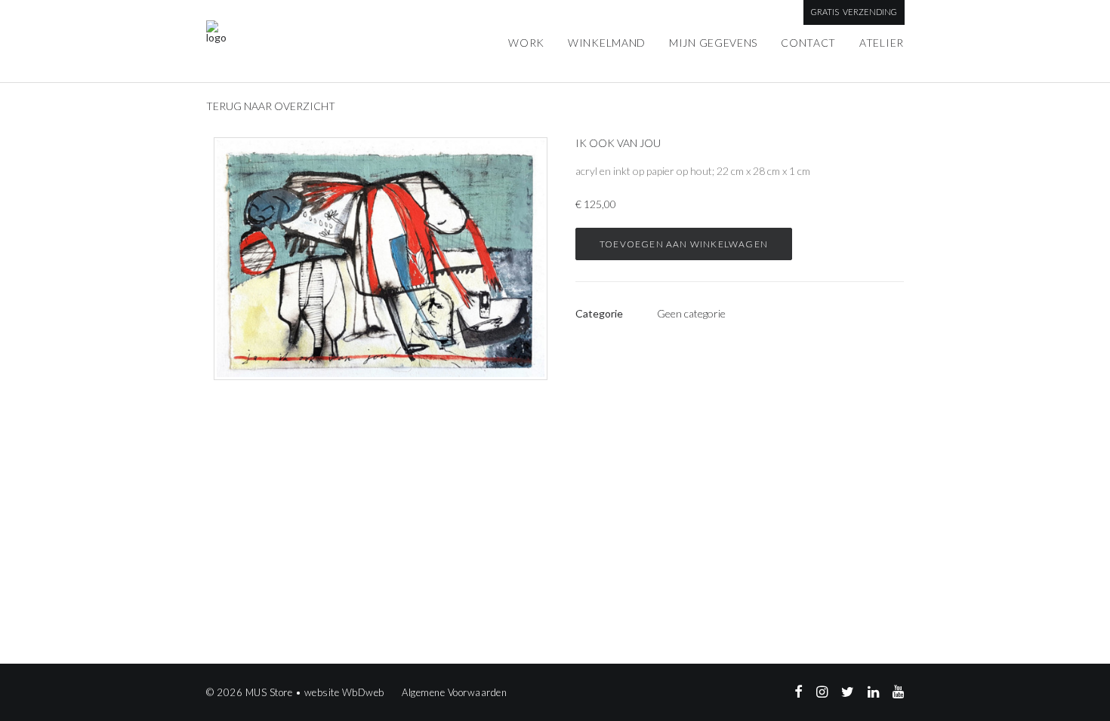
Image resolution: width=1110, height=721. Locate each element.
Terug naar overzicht (270, 106)
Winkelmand (607, 42)
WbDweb (363, 692)
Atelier (881, 42)
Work (526, 42)
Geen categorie (691, 313)
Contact (808, 42)
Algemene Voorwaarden (454, 692)
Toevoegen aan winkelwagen (684, 244)
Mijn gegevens (713, 42)
